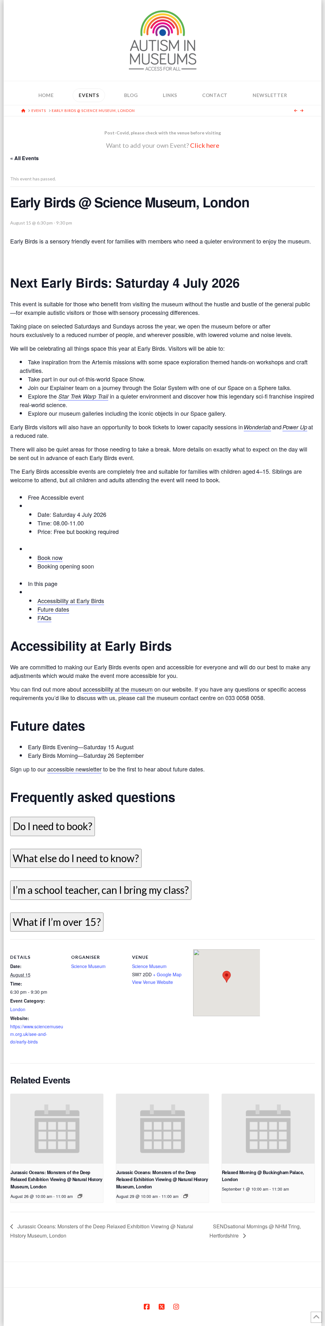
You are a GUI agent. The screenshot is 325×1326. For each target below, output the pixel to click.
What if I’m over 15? (57, 922)
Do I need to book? (52, 826)
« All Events (24, 158)
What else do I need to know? (76, 858)
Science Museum (88, 966)
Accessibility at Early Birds (70, 600)
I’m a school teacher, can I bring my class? (101, 890)
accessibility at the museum (118, 689)
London (17, 1009)
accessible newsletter (74, 769)
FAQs (44, 618)
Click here (204, 145)
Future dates (53, 609)
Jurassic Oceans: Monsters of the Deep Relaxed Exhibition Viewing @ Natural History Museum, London (56, 1179)
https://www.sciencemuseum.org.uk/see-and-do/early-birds (36, 1034)
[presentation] (56, 1128)
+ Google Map (167, 974)
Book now (50, 557)
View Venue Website (152, 982)
